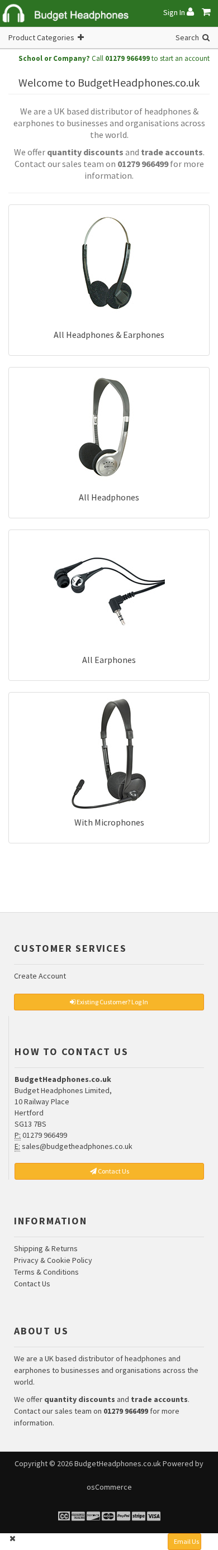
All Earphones (109, 659)
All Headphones (109, 497)
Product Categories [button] (43, 37)
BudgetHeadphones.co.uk (117, 1463)
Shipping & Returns (46, 1248)
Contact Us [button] (113, 1171)
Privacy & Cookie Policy (53, 1260)
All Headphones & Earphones (109, 334)
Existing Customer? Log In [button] (111, 1002)
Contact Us (32, 1284)
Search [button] (189, 37)
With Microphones (109, 822)
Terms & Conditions (46, 1272)
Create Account (40, 976)
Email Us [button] (186, 1541)
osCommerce (109, 1487)
